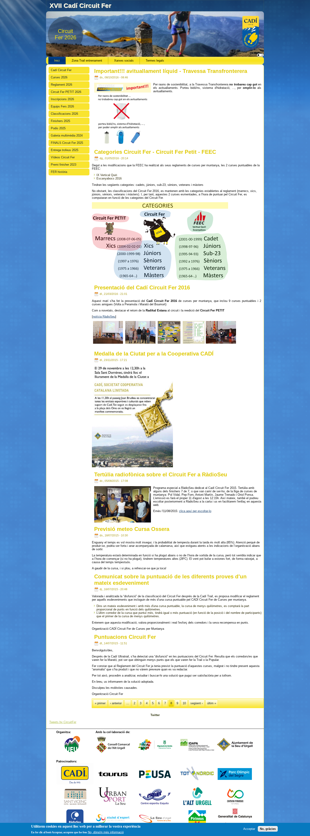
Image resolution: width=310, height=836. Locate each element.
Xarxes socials (124, 60)
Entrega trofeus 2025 (64, 150)
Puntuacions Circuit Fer (125, 637)
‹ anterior (116, 703)
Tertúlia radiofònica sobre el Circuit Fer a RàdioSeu (160, 474)
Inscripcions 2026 (62, 99)
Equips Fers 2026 (62, 106)
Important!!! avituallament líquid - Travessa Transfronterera (170, 71)
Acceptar (249, 828)
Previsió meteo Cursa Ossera (131, 529)
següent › (196, 703)
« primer (100, 703)
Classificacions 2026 (64, 113)
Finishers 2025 (60, 121)
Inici (57, 60)
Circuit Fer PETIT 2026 (66, 92)
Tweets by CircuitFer (62, 722)
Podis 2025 (58, 128)
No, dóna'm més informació (106, 832)
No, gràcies (268, 828)
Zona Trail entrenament (87, 60)
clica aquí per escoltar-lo (195, 511)
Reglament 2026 (61, 84)
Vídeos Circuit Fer (63, 157)
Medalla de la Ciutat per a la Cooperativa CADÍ (154, 354)
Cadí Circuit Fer (61, 70)
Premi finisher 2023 (63, 164)
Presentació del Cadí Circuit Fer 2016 (142, 287)
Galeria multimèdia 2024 (67, 135)
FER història (59, 172)
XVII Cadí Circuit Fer (80, 5)
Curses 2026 (59, 77)
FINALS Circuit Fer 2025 (67, 142)
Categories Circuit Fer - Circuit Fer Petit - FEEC (155, 152)
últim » (211, 703)
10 (184, 703)
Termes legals (155, 60)
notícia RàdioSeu (104, 316)
